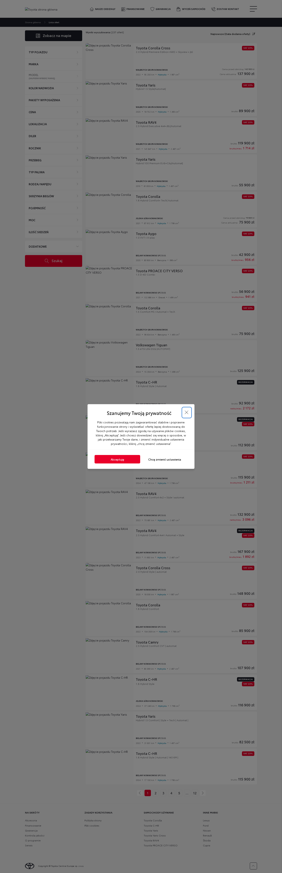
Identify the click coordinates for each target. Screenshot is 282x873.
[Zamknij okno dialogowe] (186, 412)
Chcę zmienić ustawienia (164, 459)
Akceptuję (117, 459)
